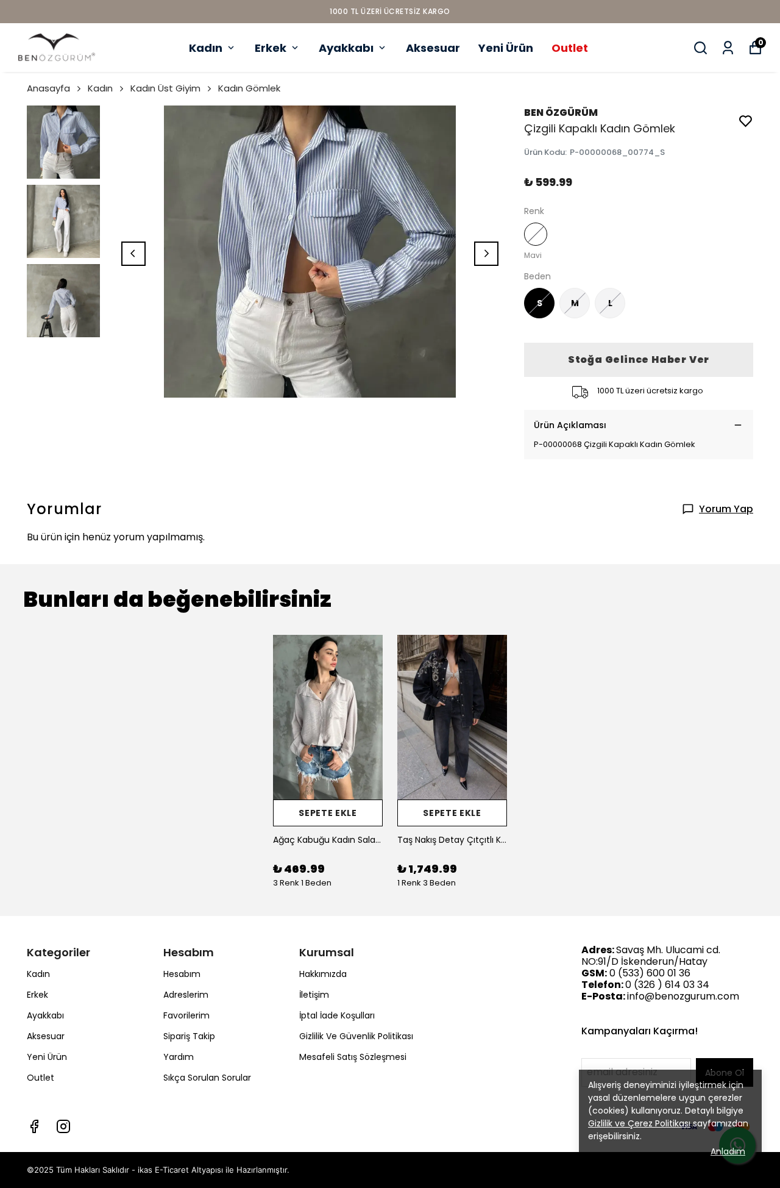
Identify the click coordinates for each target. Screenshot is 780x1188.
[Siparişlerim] (728, 47)
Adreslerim (185, 995)
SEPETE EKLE (328, 813)
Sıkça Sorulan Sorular (207, 1078)
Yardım (178, 1057)
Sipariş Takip (189, 1036)
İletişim (314, 995)
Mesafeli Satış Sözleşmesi (352, 1057)
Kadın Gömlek (249, 88)
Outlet (569, 47)
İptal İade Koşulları (337, 1015)
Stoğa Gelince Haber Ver (638, 359)
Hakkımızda (323, 974)
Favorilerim (186, 1015)
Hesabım (181, 974)
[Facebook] (34, 1126)
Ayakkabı (346, 47)
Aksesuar (433, 47)
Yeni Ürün (505, 47)
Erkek (270, 47)
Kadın (205, 47)
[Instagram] (63, 1126)
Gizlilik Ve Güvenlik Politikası (356, 1036)
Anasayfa (48, 88)
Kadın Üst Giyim (165, 88)
